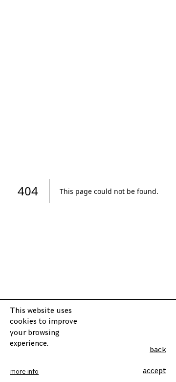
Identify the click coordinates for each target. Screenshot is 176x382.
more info (24, 371)
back (158, 350)
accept (154, 371)
